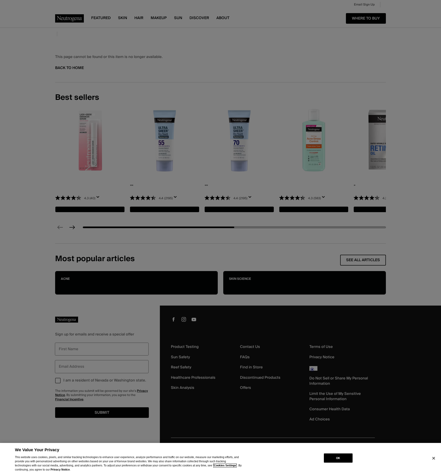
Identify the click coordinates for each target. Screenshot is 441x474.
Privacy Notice (60, 469)
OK (338, 458)
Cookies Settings (225, 465)
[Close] (434, 458)
